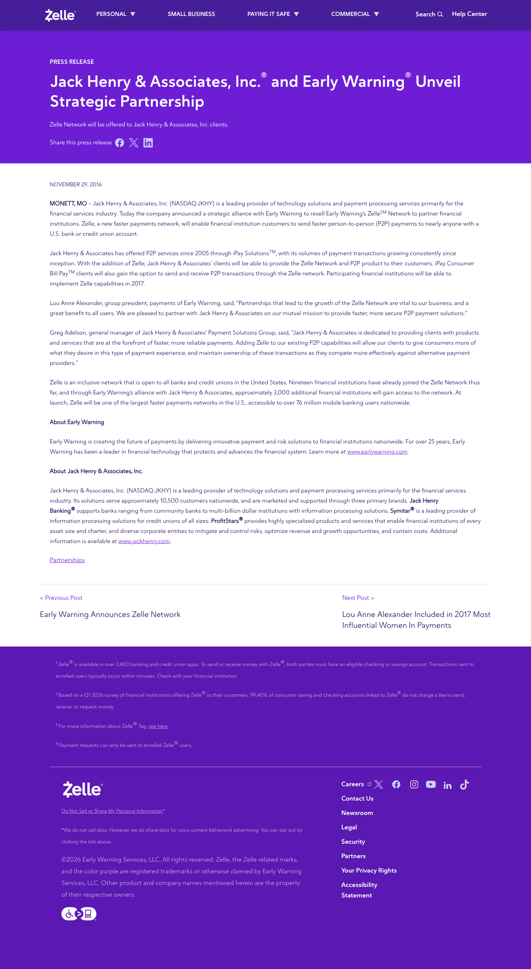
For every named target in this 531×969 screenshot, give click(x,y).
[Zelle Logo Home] (60, 15)
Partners (353, 856)
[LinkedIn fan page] (448, 785)
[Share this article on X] (133, 142)
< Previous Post (61, 598)
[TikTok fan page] (464, 785)
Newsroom (357, 813)
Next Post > (358, 598)
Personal (111, 14)
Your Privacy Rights (369, 871)
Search (425, 15)
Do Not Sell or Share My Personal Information (112, 811)
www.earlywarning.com (377, 452)
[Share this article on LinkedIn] (147, 142)
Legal (349, 828)
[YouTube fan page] (430, 785)
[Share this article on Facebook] (119, 142)
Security (353, 842)
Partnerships (67, 560)
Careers (352, 785)
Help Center (469, 14)
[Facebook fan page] (394, 785)
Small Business (191, 14)
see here (158, 726)
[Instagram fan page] (412, 785)
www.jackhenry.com (144, 541)
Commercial (350, 14)
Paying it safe (268, 14)
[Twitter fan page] (377, 785)
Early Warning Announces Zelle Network (110, 615)
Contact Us (357, 799)
